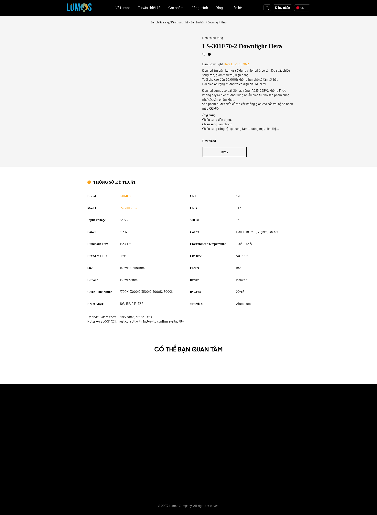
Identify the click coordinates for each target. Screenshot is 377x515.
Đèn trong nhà (179, 22)
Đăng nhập (282, 7)
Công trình (199, 7)
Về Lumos (122, 7)
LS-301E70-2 (128, 208)
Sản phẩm (176, 7)
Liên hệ (236, 7)
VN (302, 7)
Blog (219, 7)
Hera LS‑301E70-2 (236, 64)
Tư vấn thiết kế (149, 7)
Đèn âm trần (198, 22)
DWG (224, 152)
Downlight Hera (217, 22)
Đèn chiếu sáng (160, 22)
